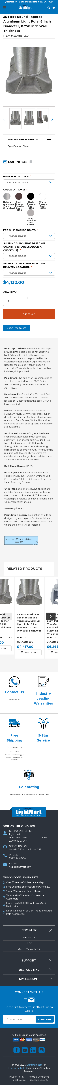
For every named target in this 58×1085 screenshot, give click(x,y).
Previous (5, 119)
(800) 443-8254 (46, 2)
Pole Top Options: (17, 176)
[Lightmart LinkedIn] (33, 1050)
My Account (29, 979)
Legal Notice (19, 1080)
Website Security (39, 1080)
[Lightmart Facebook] (16, 1050)
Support (29, 960)
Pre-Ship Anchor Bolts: (20, 230)
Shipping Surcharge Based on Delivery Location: (24, 265)
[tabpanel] (29, 619)
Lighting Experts (29, 948)
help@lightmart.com (20, 866)
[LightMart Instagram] (41, 1050)
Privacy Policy (16, 1076)
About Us (29, 937)
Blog (29, 943)
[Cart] (53, 8)
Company (29, 930)
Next (52, 119)
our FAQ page (14, 757)
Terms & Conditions (38, 1076)
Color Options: (15, 189)
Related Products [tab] (24, 568)
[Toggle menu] (4, 7)
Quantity (9, 292)
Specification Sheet (19, 146)
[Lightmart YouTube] (25, 1050)
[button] (29, 139)
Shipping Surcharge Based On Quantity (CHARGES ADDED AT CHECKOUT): (24, 247)
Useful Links (29, 970)
